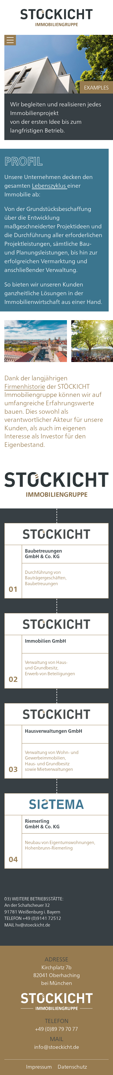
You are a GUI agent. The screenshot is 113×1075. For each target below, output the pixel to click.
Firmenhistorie (24, 385)
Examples (96, 87)
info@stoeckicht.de (56, 1046)
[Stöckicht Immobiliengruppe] (56, 17)
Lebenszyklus (49, 185)
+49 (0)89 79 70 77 (56, 1028)
